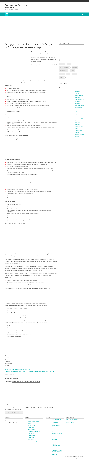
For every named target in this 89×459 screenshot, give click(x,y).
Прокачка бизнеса (63, 70)
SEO (11, 23)
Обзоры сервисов (12, 37)
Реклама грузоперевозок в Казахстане (56, 445)
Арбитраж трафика (33, 421)
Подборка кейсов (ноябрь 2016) (17, 369)
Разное (12, 29)
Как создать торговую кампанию (57, 438)
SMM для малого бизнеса (56, 426)
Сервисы (31, 439)
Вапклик (74, 74)
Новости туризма (70, 422)
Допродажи (75, 67)
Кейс (68, 74)
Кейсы (9, 35)
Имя (6, 401)
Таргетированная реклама (16, 33)
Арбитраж (12, 17)
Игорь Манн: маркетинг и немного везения (79, 111)
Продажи (12, 21)
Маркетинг (13, 25)
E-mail (7, 404)
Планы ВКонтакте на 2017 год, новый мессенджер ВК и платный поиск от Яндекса (29, 371)
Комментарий (8, 398)
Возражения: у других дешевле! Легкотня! (57, 432)
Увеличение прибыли (64, 67)
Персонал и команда (15, 27)
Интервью (12, 31)
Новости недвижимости (72, 419)
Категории (50, 15)
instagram (62, 77)
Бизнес (12, 19)
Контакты (10, 40)
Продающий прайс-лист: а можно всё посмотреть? (57, 421)
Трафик (72, 70)
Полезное (10, 38)
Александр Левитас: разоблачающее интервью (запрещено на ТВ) (79, 95)
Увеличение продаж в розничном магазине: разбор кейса (79, 124)
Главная (49, 13)
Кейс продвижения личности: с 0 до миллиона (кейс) (79, 116)
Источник (7, 340)
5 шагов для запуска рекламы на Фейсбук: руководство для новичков (57, 452)
